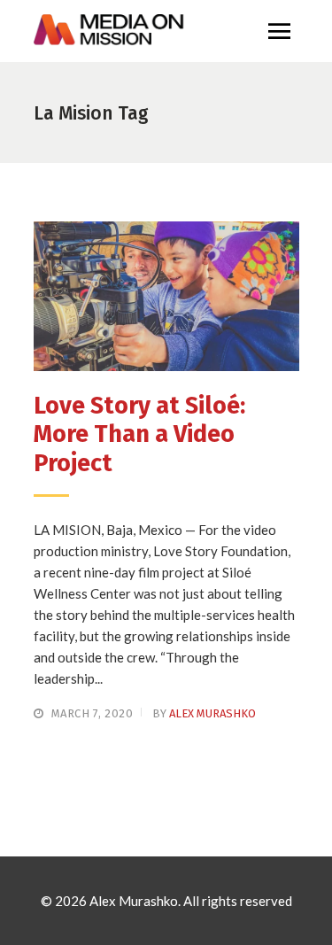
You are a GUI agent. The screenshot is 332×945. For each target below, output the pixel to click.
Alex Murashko (212, 713)
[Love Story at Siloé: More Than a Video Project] (166, 296)
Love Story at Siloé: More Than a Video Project (139, 434)
